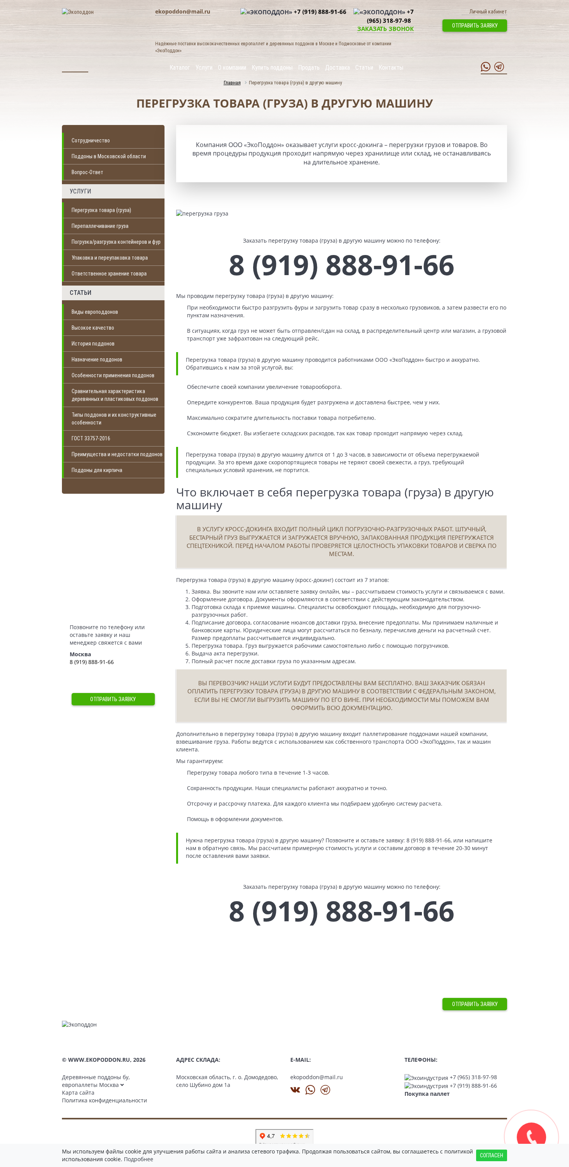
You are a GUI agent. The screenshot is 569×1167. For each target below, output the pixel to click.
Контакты (391, 67)
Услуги (204, 67)
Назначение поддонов (97, 359)
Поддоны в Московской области (109, 156)
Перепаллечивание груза (100, 226)
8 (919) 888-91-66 (92, 662)
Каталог (180, 67)
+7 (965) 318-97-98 (473, 1077)
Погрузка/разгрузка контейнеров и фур (116, 242)
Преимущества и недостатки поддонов (117, 454)
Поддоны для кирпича (97, 470)
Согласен (491, 1155)
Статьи (364, 67)
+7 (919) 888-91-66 (320, 11)
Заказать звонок (385, 29)
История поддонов (93, 344)
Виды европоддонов (95, 312)
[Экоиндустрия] (79, 1023)
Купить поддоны (272, 67)
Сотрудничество (91, 140)
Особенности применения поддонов (113, 375)
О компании (232, 67)
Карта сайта (78, 1092)
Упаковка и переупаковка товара (110, 258)
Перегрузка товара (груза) (101, 210)
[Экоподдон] (78, 12)
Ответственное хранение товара (109, 273)
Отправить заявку (475, 25)
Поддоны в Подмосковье (465, 1028)
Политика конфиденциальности (104, 1100)
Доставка (337, 67)
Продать (309, 67)
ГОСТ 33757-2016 (91, 438)
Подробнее (138, 1159)
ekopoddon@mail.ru (182, 11)
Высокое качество (93, 328)
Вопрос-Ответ (87, 172)
